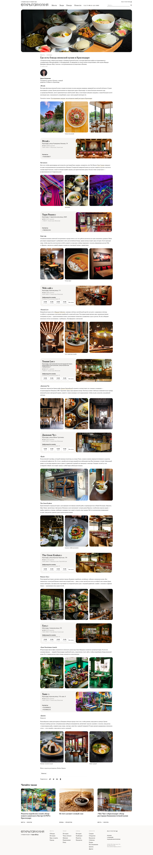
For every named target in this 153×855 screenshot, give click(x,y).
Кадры (91, 842)
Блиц (64, 842)
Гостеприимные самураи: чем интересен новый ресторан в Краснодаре (71, 98)
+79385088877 (46, 156)
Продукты (69, 822)
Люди (61, 5)
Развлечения (67, 840)
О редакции (110, 837)
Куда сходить (54, 838)
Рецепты (78, 838)
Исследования (93, 845)
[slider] (94, 148)
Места (54, 5)
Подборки (79, 836)
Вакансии (92, 838)
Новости (77, 5)
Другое (91, 849)
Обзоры (29, 822)
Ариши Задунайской (67, 388)
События (92, 840)
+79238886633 (46, 707)
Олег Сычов (100, 165)
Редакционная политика (113, 839)
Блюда (69, 5)
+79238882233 (46, 709)
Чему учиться (67, 836)
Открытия (92, 836)
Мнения (65, 838)
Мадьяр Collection (60, 312)
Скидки (91, 834)
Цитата (91, 847)
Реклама (109, 835)
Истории (52, 836)
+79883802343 (46, 230)
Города (49, 55)
